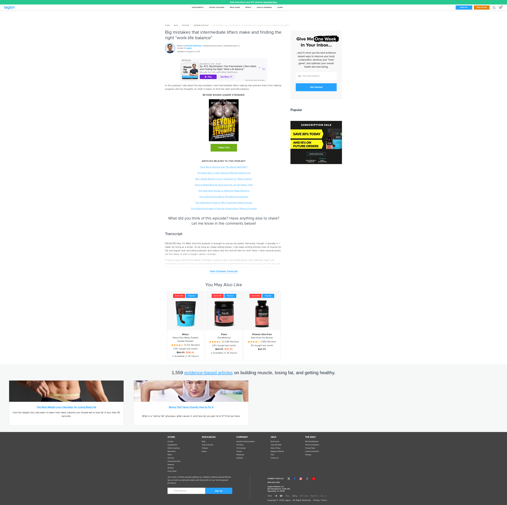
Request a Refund (277, 451)
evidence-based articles (208, 372)
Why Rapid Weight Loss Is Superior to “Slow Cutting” (223, 179)
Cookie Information (312, 451)
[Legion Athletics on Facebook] (294, 479)
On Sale (170, 441)
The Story (239, 445)
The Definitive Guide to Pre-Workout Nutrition (223, 197)
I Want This (224, 148)
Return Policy (275, 448)
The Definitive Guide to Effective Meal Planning (224, 191)
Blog (176, 25)
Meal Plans (172, 451)
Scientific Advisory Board (245, 441)
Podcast (185, 25)
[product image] (185, 313)
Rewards (171, 465)
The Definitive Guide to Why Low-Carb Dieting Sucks (223, 203)
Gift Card (171, 458)
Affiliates (239, 458)
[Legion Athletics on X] (289, 479)
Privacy (316, 500)
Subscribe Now (270, 2)
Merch (170, 455)
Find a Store (482, 7)
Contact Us (275, 458)
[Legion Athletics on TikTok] (307, 479)
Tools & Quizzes (207, 445)
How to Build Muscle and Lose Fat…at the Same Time (224, 185)
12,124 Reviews (192, 345)
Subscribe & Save (174, 461)
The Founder (241, 448)
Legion (15, 8)
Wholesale (240, 455)
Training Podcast (201, 25)
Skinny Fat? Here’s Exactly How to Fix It (191, 407)
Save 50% (464, 7)
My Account (275, 441)
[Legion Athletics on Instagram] (301, 479)
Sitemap (308, 455)
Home (167, 25)
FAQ (272, 455)
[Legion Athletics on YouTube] (314, 479)
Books (204, 451)
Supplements (172, 445)
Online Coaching (173, 448)
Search (494, 7)
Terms (324, 500)
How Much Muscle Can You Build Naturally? (223, 167)
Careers (239, 451)
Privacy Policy (310, 448)
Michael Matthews (194, 46)
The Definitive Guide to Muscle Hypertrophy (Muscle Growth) (224, 208)
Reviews (171, 468)
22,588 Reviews (230, 342)
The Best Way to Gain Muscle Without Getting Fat (224, 173)
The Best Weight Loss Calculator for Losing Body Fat (66, 407)
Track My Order (276, 445)
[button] (102, 2)
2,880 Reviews (268, 342)
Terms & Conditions (312, 445)
